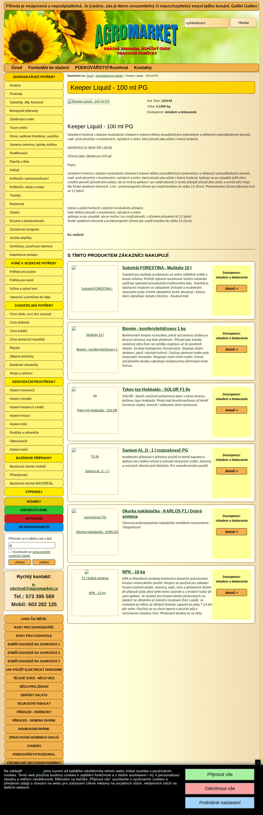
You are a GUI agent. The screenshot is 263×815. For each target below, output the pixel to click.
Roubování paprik (34, 729)
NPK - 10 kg (133, 572)
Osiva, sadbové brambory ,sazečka (34, 136)
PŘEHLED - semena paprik (33, 720)
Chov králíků (18, 331)
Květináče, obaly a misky (27, 187)
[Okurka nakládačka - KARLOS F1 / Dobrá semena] (95, 555)
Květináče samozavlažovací (29, 178)
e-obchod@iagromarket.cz (34, 586)
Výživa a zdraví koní (23, 288)
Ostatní (15, 212)
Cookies (34, 746)
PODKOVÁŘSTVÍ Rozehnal (101, 67)
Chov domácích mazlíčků (27, 339)
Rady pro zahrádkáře (34, 627)
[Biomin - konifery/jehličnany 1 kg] (95, 372)
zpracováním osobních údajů (29, 554)
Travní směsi (18, 128)
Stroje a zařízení (21, 373)
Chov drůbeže (20, 322)
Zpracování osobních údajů (34, 737)
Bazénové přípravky (34, 458)
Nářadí (14, 170)
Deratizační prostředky (33, 382)
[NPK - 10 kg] (95, 593)
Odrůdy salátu (34, 695)
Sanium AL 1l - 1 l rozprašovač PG (155, 450)
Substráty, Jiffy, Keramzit (26, 102)
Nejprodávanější (34, 527)
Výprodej (33, 492)
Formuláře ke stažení (48, 67)
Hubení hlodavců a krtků (27, 407)
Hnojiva (15, 85)
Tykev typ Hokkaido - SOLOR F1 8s (156, 389)
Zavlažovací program (24, 229)
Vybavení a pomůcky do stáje (30, 297)
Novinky (34, 501)
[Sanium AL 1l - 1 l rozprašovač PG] (95, 494)
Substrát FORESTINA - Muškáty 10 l (156, 268)
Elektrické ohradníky (24, 365)
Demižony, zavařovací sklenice (31, 246)
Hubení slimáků (21, 399)
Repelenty (17, 204)
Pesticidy (16, 94)
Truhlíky (15, 195)
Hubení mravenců (22, 390)
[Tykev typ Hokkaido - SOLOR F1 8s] (95, 433)
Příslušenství (18, 475)
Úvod (17, 67)
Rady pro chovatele (34, 636)
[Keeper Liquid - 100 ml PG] (89, 101)
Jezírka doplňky (21, 238)
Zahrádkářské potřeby (34, 77)
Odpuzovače (18, 441)
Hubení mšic (18, 424)
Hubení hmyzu (20, 416)
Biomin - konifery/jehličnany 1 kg (154, 328)
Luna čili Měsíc (34, 619)
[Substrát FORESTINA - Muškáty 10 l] (95, 311)
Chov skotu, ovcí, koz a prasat (30, 314)
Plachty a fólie (19, 161)
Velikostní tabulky (34, 703)
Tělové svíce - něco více (34, 678)
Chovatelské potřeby (34, 305)
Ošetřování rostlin (22, 119)
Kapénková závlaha (23, 255)
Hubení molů (19, 449)
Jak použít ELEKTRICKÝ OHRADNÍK (34, 670)
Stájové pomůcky (22, 356)
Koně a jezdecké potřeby (34, 263)
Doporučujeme (34, 510)
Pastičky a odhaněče (24, 432)
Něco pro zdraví (34, 686)
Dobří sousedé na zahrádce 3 (34, 661)
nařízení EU (32, 771)
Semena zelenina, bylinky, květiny (33, 145)
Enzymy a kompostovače (27, 221)
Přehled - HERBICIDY (34, 712)
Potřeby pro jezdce (23, 272)
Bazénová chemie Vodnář (28, 466)
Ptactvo (15, 348)
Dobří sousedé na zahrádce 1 (34, 644)
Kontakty (143, 67)
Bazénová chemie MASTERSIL (31, 483)
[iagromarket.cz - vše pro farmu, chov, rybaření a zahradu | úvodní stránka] (81, 37)
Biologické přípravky (24, 111)
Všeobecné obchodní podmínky (34, 763)
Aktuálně (34, 518)
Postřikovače (19, 153)
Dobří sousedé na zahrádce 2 (34, 653)
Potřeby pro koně (22, 280)
